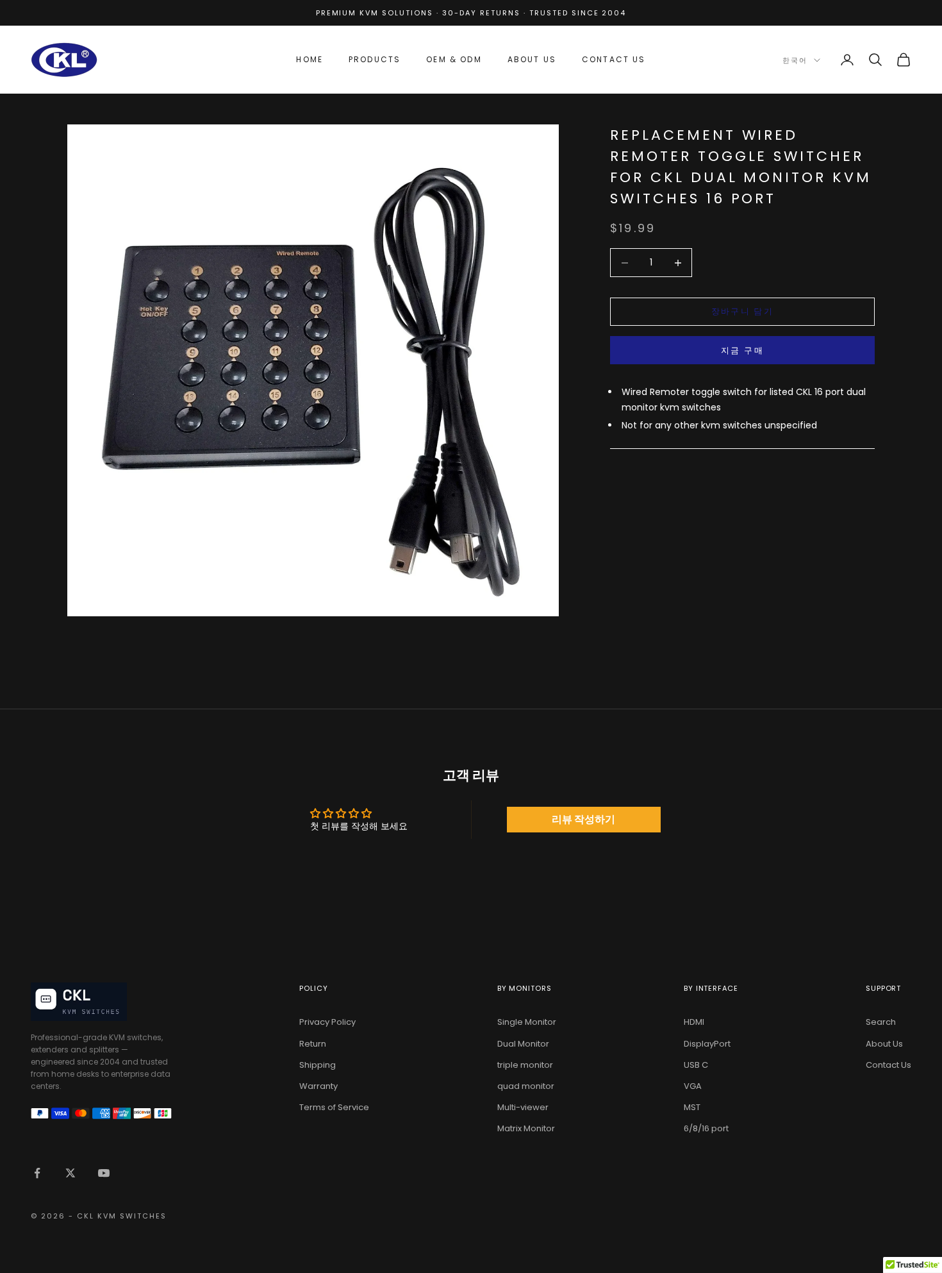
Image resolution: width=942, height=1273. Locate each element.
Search (881, 1022)
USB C (696, 1065)
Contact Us (614, 59)
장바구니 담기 (742, 312)
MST (692, 1107)
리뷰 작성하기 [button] (583, 819)
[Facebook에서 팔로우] (37, 1173)
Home (309, 59)
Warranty (318, 1086)
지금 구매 (742, 350)
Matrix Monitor (526, 1128)
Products (375, 59)
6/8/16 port (706, 1128)
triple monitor (525, 1065)
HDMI (694, 1022)
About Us (532, 59)
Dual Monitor (523, 1044)
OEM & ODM (453, 59)
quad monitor (525, 1086)
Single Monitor (526, 1022)
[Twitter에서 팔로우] (70, 1173)
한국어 (794, 60)
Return (312, 1044)
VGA (693, 1086)
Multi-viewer (523, 1107)
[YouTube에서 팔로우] (103, 1173)
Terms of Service (334, 1107)
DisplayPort (707, 1044)
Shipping (317, 1065)
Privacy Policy (327, 1022)
